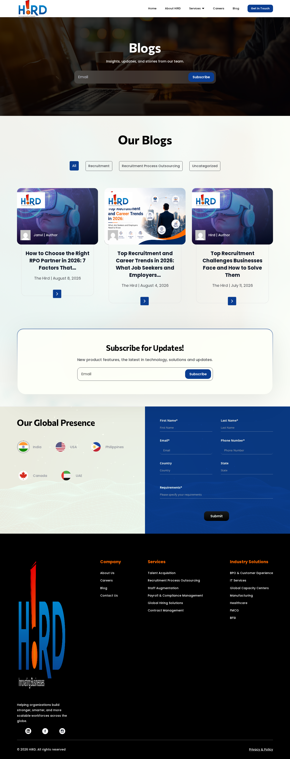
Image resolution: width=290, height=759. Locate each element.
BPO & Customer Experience (251, 573)
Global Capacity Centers (249, 588)
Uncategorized (205, 165)
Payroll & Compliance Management (175, 595)
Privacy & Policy (261, 749)
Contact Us (109, 595)
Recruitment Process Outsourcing (151, 165)
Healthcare (238, 603)
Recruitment (99, 165)
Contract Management (166, 610)
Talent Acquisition (162, 573)
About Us (107, 573)
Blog (103, 588)
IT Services (238, 580)
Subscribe (201, 77)
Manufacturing (241, 595)
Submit (216, 516)
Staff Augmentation (163, 588)
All (74, 165)
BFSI (233, 618)
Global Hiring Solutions (165, 603)
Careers (106, 580)
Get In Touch (260, 8)
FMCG (234, 610)
